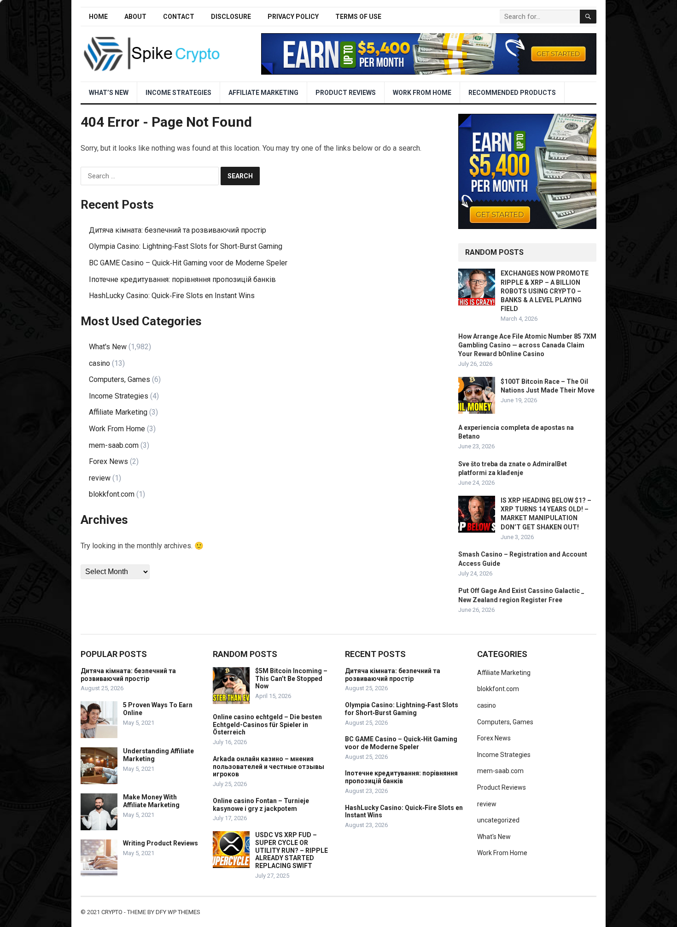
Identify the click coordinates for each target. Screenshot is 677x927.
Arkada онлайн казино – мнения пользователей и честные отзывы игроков (268, 766)
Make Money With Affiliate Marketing (151, 801)
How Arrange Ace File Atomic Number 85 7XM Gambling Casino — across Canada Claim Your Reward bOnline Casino (527, 345)
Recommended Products (512, 92)
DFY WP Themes (178, 912)
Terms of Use (358, 16)
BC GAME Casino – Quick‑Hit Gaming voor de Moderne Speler (188, 262)
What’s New (108, 92)
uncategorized (498, 820)
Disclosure (231, 16)
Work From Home (422, 92)
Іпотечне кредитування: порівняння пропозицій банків (182, 279)
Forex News (108, 461)
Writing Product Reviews (160, 843)
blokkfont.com (111, 494)
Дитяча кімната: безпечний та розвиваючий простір (177, 230)
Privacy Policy (293, 16)
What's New (108, 346)
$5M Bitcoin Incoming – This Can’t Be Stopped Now (291, 678)
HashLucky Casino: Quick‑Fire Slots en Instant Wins (172, 295)
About (135, 16)
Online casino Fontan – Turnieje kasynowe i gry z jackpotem (261, 804)
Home (98, 16)
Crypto (112, 912)
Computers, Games (119, 379)
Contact (178, 16)
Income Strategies (178, 92)
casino (99, 363)
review (100, 478)
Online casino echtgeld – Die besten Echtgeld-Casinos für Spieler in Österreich (267, 724)
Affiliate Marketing (263, 92)
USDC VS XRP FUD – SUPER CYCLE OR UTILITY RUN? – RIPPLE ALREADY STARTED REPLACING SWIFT (291, 850)
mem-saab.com (114, 445)
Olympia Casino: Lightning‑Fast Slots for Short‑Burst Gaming (185, 246)
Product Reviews (345, 92)
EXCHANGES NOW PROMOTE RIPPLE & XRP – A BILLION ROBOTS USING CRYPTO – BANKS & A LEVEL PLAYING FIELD (545, 291)
